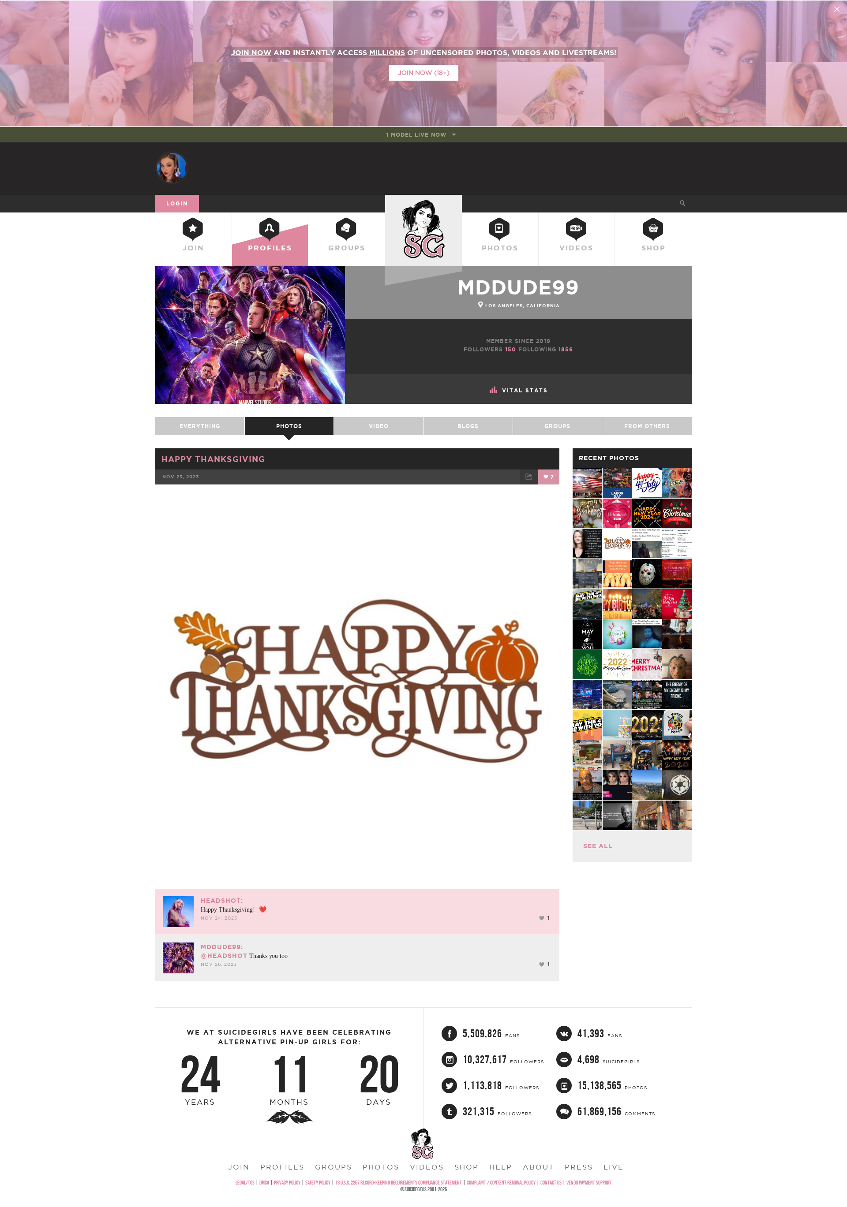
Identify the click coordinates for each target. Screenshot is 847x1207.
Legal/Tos (245, 1182)
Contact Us (551, 1182)
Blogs (468, 426)
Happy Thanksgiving (213, 458)
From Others (647, 426)
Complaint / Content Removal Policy (501, 1182)
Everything (200, 426)
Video (379, 426)
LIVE (613, 1167)
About (538, 1167)
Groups (346, 248)
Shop (653, 248)
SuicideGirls (423, 203)
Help (500, 1167)
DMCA (264, 1182)
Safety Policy (317, 1182)
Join (193, 248)
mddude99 (518, 287)
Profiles (270, 248)
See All (598, 845)
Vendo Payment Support (588, 1182)
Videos (576, 248)
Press (579, 1167)
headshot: (222, 900)
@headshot (224, 955)
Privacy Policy (287, 1182)
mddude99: (222, 946)
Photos (500, 248)
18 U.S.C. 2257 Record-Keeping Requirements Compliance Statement (398, 1182)
